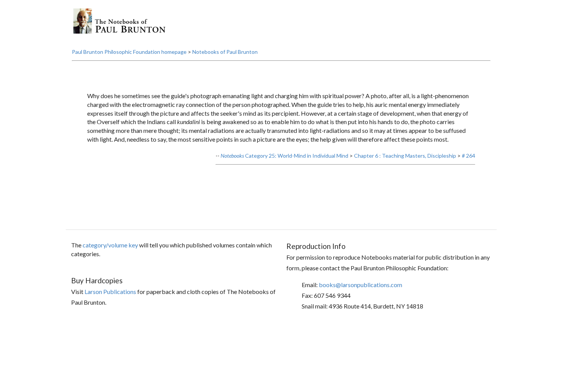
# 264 (468, 155)
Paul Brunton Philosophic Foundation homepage (129, 51)
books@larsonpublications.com (360, 284)
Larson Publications (110, 291)
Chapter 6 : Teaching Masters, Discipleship (405, 155)
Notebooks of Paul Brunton (225, 51)
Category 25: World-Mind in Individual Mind (284, 155)
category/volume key (110, 245)
